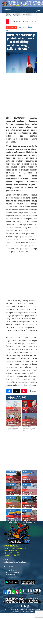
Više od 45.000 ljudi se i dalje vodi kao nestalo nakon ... (29, 521)
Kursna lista (12, 577)
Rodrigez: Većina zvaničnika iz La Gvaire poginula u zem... (13, 521)
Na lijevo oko (12, 570)
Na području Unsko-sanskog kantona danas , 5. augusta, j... (13, 495)
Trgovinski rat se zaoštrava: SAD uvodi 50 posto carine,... (29, 413)
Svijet (19, 27)
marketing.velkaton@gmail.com (14, 562)
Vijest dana (27, 27)
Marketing (11, 575)
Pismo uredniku (13, 572)
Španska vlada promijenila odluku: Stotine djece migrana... (13, 426)
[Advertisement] (21, 94)
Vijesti (8, 30)
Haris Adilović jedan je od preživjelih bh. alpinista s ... (28, 495)
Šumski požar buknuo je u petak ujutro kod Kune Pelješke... (29, 482)
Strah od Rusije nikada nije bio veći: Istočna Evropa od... (12, 413)
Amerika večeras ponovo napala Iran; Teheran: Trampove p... (29, 508)
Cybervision (29, 611)
